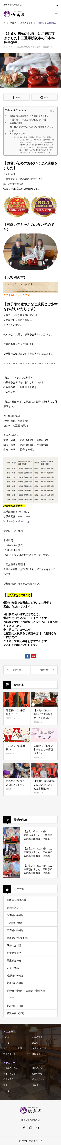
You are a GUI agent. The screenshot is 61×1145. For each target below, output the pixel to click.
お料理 (6, 1037)
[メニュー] (56, 14)
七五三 (10, 998)
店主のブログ (23, 47)
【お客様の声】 (15, 123)
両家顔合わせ (14, 960)
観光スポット (9, 1054)
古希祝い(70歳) (15, 983)
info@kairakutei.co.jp (18, 521)
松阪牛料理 (37, 1074)
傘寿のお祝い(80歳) (17, 938)
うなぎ (35, 1085)
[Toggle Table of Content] (50, 111)
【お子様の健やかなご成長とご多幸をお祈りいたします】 (30, 129)
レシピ (6, 1043)
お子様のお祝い (10, 1068)
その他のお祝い (15, 923)
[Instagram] (30, 1127)
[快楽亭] (14, 14)
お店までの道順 (39, 1048)
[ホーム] (4, 23)
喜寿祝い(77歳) (15, 1006)
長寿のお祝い (38, 1068)
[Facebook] (23, 1127)
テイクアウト (9, 1074)
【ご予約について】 (17, 134)
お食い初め (36, 47)
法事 (5, 1085)
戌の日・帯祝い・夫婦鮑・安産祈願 (26, 990)
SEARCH (56, 4)
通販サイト (37, 1054)
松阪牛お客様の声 (16, 900)
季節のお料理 (14, 945)
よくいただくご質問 (12, 1048)
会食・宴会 (8, 1079)
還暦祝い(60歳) (15, 975)
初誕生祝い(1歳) (15, 1013)
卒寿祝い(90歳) (15, 930)
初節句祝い (13, 908)
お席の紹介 (37, 1037)
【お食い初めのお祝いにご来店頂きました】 (29, 116)
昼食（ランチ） (39, 1079)
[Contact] (37, 1127)
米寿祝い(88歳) (15, 915)
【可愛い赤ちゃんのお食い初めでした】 (27, 120)
